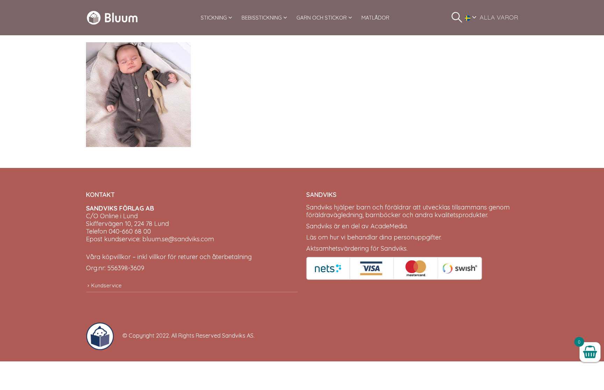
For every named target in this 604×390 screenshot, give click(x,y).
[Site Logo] (112, 17)
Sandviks (319, 207)
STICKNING (214, 17)
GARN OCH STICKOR (321, 17)
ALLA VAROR (499, 17)
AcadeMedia (389, 226)
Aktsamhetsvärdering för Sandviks (356, 248)
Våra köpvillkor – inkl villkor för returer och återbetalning (169, 257)
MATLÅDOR (375, 17)
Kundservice (106, 285)
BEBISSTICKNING (262, 17)
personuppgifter (417, 237)
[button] (457, 17)
